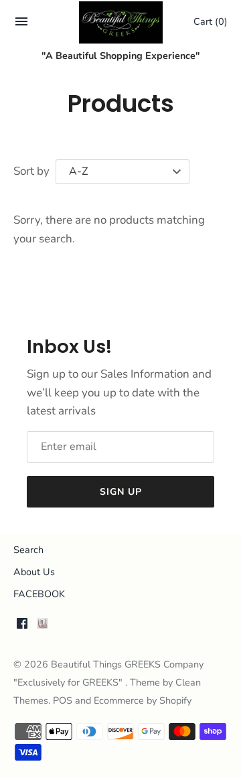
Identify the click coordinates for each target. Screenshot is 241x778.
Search (28, 549)
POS (62, 700)
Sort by (31, 171)
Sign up (121, 491)
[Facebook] (22, 626)
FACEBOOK (39, 594)
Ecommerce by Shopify (142, 700)
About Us (34, 571)
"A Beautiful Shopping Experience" (120, 55)
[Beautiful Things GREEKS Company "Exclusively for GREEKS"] (121, 22)
